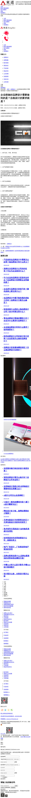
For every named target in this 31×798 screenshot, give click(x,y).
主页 (5, 18)
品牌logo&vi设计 (8, 613)
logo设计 (3, 459)
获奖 (5, 23)
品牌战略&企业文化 (9, 614)
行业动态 (6, 635)
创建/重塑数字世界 (9, 604)
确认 (16, 785)
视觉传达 (6, 616)
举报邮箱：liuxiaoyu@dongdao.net (9, 719)
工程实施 (6, 626)
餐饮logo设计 (25, 460)
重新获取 (13, 787)
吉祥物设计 (13, 459)
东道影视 (6, 623)
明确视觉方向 (7, 602)
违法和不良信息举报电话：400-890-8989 (11, 716)
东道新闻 (6, 638)
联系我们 (6, 24)
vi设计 (20, 459)
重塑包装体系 (7, 607)
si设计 (17, 459)
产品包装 (6, 617)
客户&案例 (6, 21)
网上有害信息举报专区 (7, 713)
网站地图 (3, 733)
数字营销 (6, 620)
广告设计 (15, 460)
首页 (8, 89)
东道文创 (6, 625)
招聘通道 (3, 87)
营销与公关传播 (8, 622)
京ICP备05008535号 (17, 723)
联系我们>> (7, 692)
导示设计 (5, 460)
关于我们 (6, 632)
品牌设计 (13, 89)
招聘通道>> (7, 695)
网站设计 (24, 459)
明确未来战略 (7, 601)
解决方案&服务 (8, 20)
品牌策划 (19, 460)
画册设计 (10, 460)
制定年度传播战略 (8, 606)
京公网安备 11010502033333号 (8, 724)
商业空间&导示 (8, 619)
